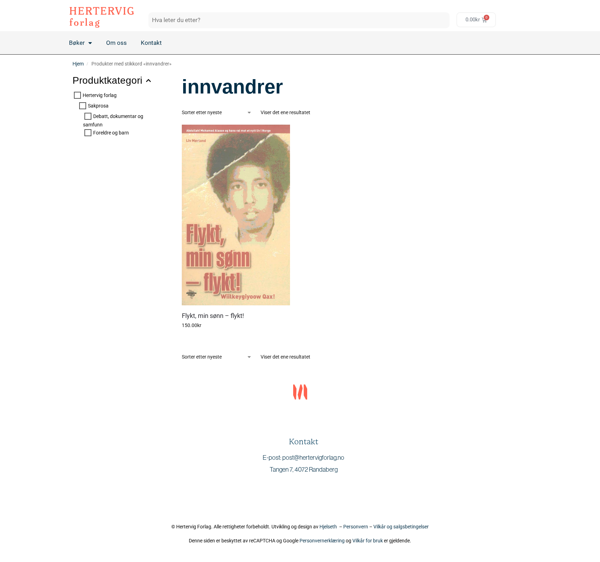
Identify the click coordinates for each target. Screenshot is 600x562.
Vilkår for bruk (367, 540)
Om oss (116, 42)
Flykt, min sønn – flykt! (213, 315)
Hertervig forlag (100, 95)
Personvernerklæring (322, 540)
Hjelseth (329, 526)
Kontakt (151, 42)
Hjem (78, 64)
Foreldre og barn (111, 133)
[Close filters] (152, 77)
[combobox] (299, 20)
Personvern (355, 526)
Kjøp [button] (236, 340)
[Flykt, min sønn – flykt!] (236, 215)
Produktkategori (107, 80)
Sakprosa (98, 106)
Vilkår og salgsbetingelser (401, 526)
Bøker (77, 42)
